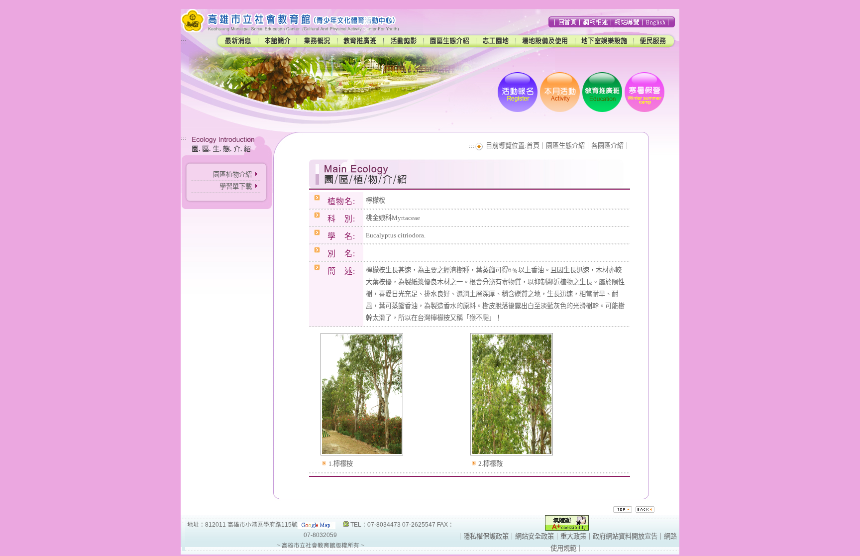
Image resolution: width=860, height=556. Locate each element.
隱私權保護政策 (486, 536)
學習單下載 (235, 186)
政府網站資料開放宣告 (625, 536)
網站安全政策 (534, 536)
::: (184, 41)
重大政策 (573, 536)
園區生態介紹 (565, 145)
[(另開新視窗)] (316, 524)
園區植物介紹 (232, 174)
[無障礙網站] (567, 528)
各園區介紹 (607, 145)
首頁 (533, 145)
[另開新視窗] (362, 455)
